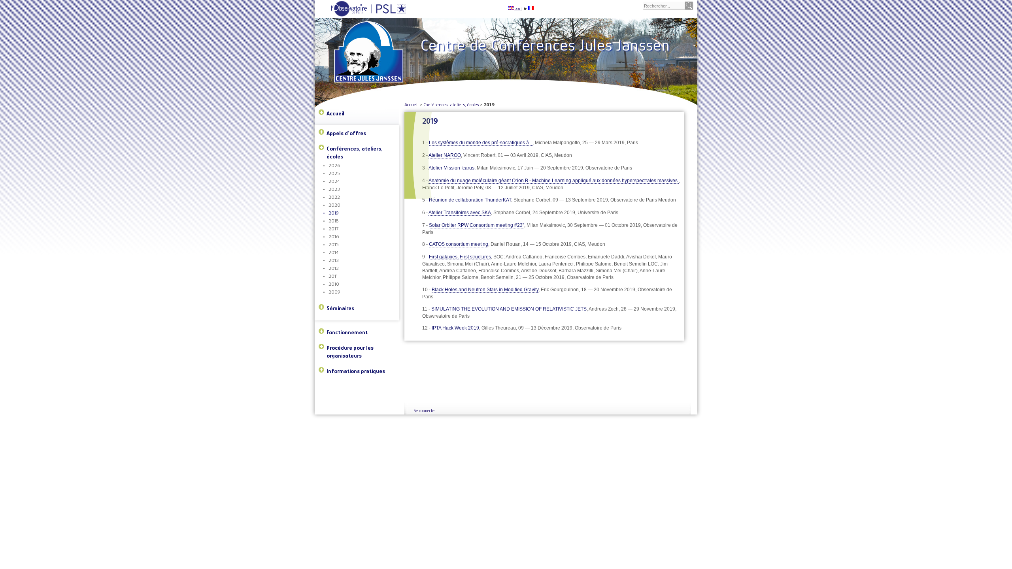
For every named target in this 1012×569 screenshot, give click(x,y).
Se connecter (425, 410)
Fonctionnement (347, 332)
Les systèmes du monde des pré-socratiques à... (480, 142)
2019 (334, 213)
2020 (334, 205)
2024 (334, 181)
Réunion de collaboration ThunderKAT (470, 200)
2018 (333, 221)
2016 (334, 236)
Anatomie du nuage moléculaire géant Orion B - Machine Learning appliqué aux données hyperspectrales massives (554, 180)
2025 (334, 173)
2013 (334, 260)
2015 (334, 244)
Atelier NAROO (445, 155)
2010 (334, 284)
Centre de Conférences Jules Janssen (545, 45)
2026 (334, 165)
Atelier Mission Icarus (451, 168)
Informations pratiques (356, 370)
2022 (334, 197)
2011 (333, 276)
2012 (334, 268)
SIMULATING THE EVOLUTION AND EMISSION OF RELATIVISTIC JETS (509, 309)
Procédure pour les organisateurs (350, 351)
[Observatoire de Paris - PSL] (360, 15)
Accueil (335, 113)
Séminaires (340, 308)
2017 (333, 229)
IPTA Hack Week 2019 (455, 328)
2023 (334, 189)
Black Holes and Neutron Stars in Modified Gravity (485, 289)
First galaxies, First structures (460, 257)
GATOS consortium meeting (458, 244)
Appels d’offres (346, 133)
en (517, 9)
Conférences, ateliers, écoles (355, 152)
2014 (333, 252)
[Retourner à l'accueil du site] (370, 40)
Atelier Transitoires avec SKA (460, 212)
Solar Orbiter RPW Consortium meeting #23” (476, 225)
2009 (334, 292)
